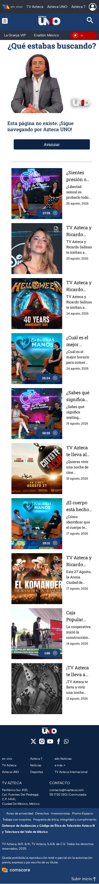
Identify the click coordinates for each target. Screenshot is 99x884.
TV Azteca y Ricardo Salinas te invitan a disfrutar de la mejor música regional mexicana (78, 561)
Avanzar (52, 144)
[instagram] (42, 743)
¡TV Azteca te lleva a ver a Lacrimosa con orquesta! (77, 671)
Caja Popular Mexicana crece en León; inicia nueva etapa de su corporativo (78, 616)
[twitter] (33, 743)
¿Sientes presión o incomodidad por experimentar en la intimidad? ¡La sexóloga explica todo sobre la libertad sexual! (79, 176)
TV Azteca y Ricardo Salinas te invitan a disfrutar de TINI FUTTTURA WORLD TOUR (78, 231)
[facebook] (58, 743)
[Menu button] (8, 21)
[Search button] (90, 21)
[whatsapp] (66, 742)
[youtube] (50, 743)
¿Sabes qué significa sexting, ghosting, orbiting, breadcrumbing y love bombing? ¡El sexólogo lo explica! (79, 396)
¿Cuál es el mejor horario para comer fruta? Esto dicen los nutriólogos (78, 341)
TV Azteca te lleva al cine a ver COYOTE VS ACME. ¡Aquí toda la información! (78, 451)
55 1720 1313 (58, 794)
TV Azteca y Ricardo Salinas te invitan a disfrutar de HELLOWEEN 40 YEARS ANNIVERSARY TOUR (79, 286)
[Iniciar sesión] (92, 6)
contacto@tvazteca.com (67, 790)
